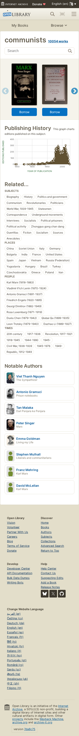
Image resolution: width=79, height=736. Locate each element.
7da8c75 (29, 729)
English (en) (15, 627)
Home (44, 522)
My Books (20, 25)
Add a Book (48, 582)
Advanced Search (52, 545)
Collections (48, 541)
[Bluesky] (44, 593)
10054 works (58, 41)
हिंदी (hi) (12, 641)
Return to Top (50, 550)
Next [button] (74, 96)
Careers (12, 536)
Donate (39, 4)
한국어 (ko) (14, 655)
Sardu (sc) (14, 669)
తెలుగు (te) (13, 674)
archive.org (19, 722)
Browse (57, 25)
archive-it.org (43, 722)
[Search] (52, 14)
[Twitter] (53, 593)
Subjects (46, 536)
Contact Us (48, 573)
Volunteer (13, 527)
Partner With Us (17, 532)
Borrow (24, 112)
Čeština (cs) (15, 618)
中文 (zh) (13, 683)
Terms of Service (18, 545)
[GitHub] (62, 593)
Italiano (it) (14, 651)
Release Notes (50, 587)
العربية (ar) (14, 613)
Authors (46, 532)
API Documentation (19, 573)
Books (45, 527)
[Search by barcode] (62, 14)
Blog (10, 541)
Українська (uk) (17, 679)
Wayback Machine (51, 719)
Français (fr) (15, 637)
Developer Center (18, 568)
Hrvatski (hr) (15, 646)
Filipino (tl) (14, 688)
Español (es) (15, 632)
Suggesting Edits (52, 578)
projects (17, 719)
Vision (11, 522)
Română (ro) (15, 665)
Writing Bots (15, 582)
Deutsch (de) (15, 623)
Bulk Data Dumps (18, 578)
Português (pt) (17, 660)
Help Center (48, 568)
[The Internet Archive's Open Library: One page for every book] (17, 14)
